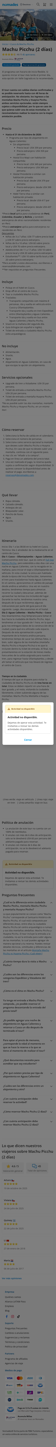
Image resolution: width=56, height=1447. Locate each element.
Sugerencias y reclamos (17, 1337)
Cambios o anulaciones (17, 1332)
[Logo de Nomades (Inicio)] (10, 4)
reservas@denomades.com (20, 475)
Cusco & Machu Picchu (22, 44)
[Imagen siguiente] (51, 24)
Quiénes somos (13, 1296)
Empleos (9, 1306)
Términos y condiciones (17, 1342)
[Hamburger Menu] (51, 4)
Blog (7, 1310)
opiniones (28, 54)
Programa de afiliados (16, 1358)
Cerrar (28, 740)
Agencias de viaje (14, 1363)
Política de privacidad (16, 1346)
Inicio (5, 44)
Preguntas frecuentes (16, 1328)
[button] (45, 4)
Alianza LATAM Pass (15, 1301)
